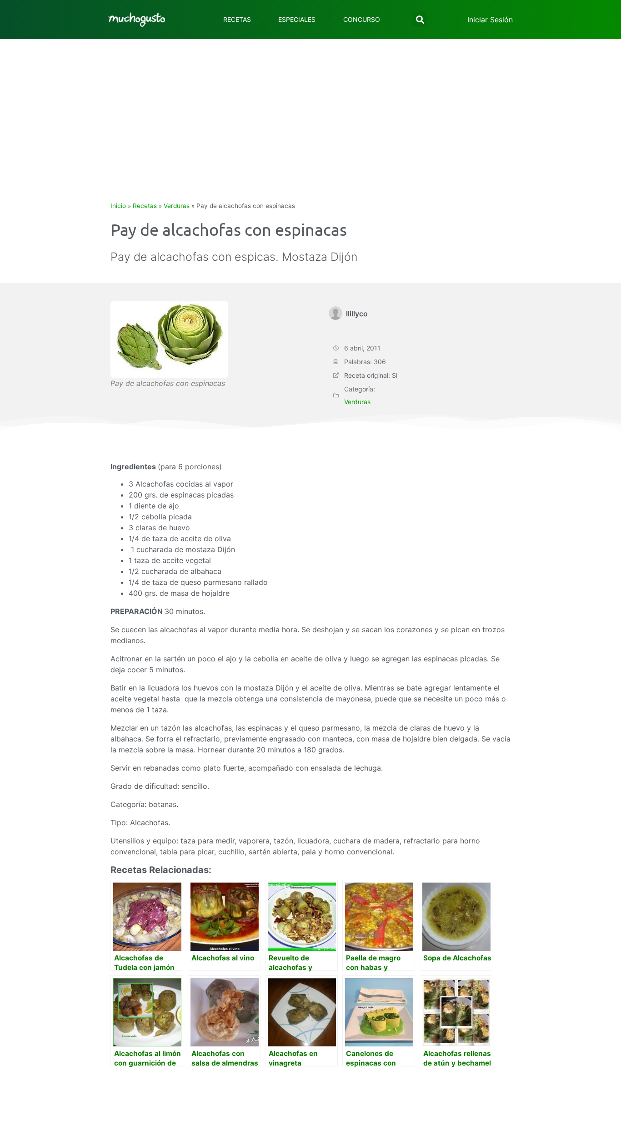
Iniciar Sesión (490, 19)
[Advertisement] (310, 107)
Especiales (297, 19)
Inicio (118, 205)
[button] (419, 19)
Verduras (177, 205)
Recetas (237, 19)
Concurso (361, 19)
